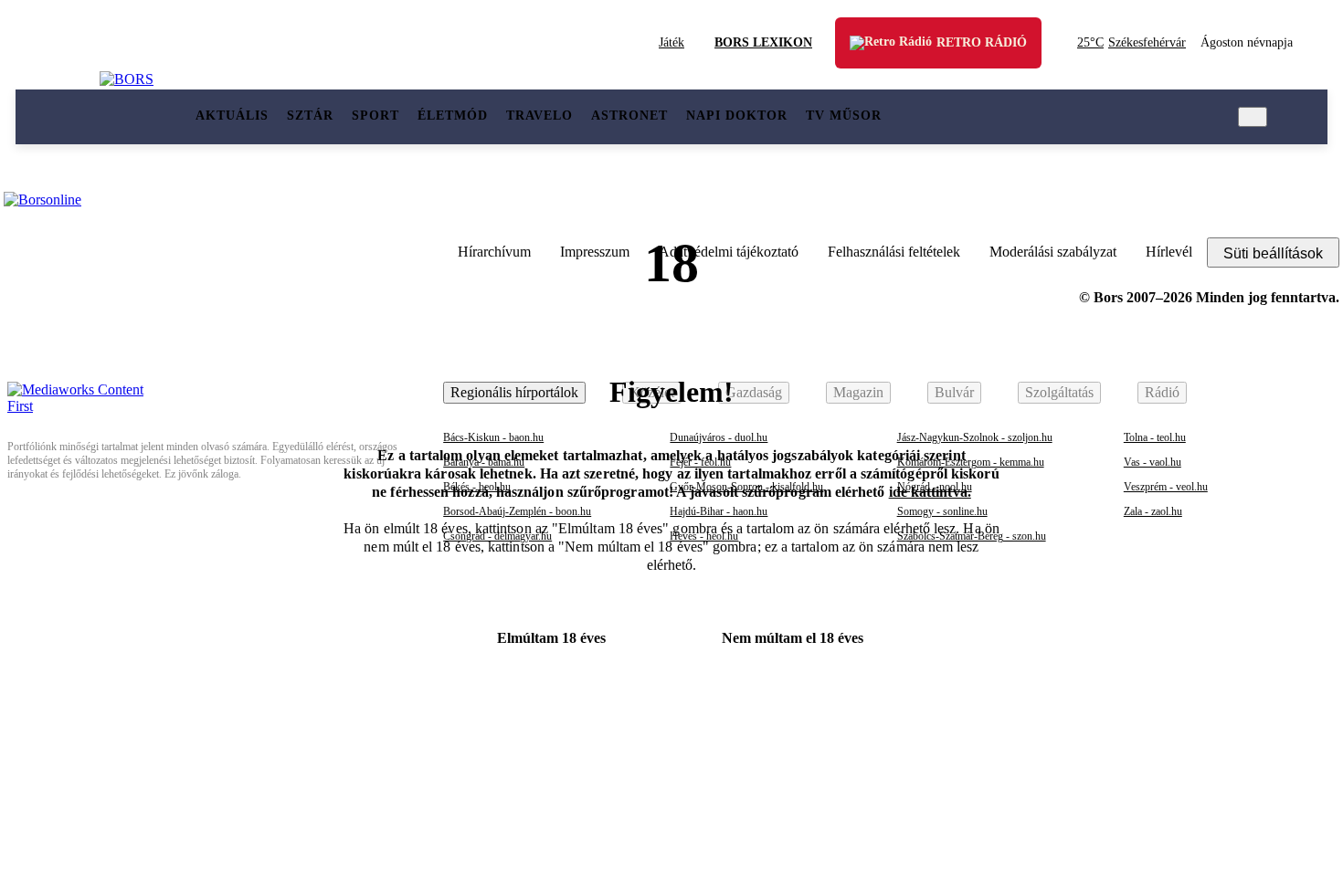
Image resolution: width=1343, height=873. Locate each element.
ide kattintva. (930, 492)
